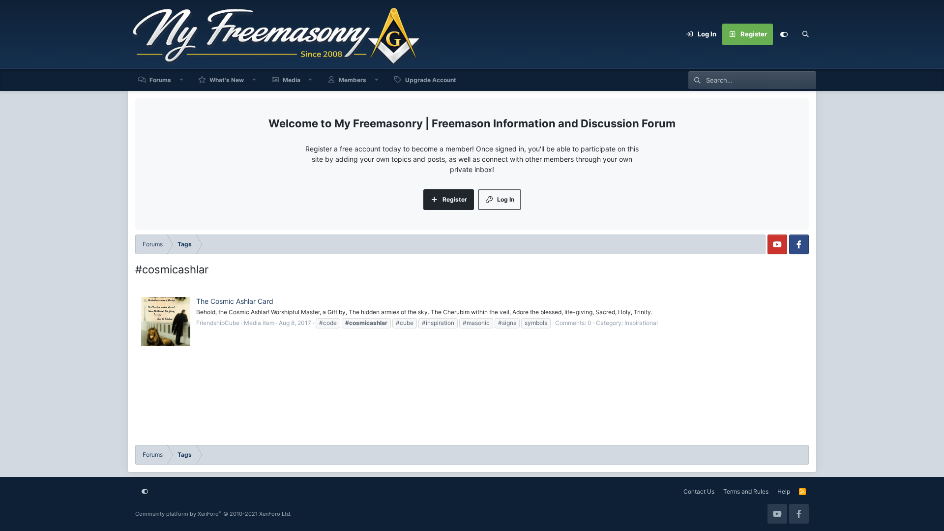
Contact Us (698, 491)
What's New (226, 80)
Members (352, 80)
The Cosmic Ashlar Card (234, 301)
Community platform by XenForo (213, 513)
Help (783, 491)
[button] (181, 80)
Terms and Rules (745, 491)
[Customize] (784, 34)
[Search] (805, 34)
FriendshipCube (217, 322)
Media (291, 80)
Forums (160, 80)
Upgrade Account (430, 80)
